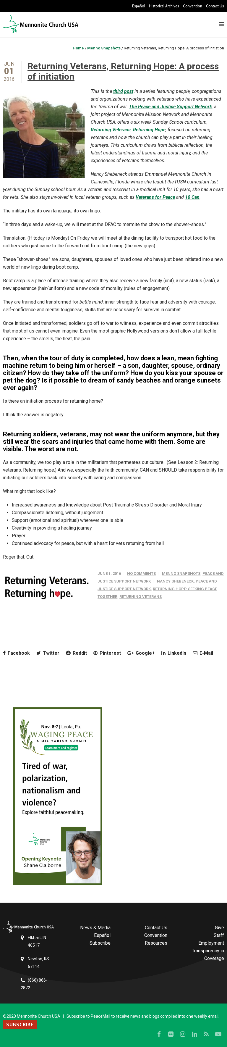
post (128, 91)
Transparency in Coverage (208, 954)
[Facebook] (159, 1034)
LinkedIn (176, 653)
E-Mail (205, 653)
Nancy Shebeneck (175, 581)
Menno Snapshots (181, 573)
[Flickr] (171, 1034)
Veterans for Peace (155, 197)
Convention (192, 6)
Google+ (144, 653)
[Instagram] (183, 1034)
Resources (156, 943)
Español (138, 6)
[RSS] (206, 1034)
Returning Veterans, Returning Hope (128, 130)
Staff (219, 935)
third (118, 91)
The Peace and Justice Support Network (170, 106)
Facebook (18, 653)
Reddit (79, 653)
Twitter (50, 653)
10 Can (192, 197)
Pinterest (109, 653)
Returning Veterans (140, 596)
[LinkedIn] (194, 1034)
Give (219, 927)
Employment (211, 943)
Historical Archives (164, 6)
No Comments (141, 573)
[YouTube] (218, 1034)
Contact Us (215, 6)
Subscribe (100, 943)
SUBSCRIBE (20, 1024)
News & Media (95, 927)
